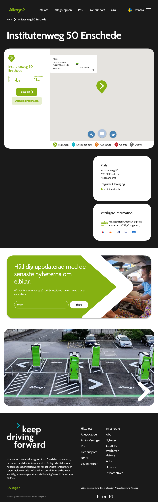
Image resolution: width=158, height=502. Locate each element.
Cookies (134, 488)
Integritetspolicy (107, 488)
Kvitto (109, 461)
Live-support (97, 10)
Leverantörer (89, 464)
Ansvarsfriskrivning (122, 488)
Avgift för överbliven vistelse (112, 450)
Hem (9, 19)
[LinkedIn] (104, 496)
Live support (89, 452)
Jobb (108, 434)
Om (113, 10)
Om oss (111, 467)
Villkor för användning (90, 488)
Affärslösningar (90, 440)
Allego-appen (63, 10)
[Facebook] (97, 496)
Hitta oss (42, 10)
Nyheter (111, 440)
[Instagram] (111, 496)
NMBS (85, 458)
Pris (80, 10)
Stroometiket (114, 473)
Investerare (113, 428)
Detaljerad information (27, 100)
